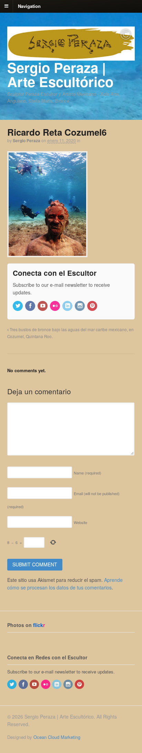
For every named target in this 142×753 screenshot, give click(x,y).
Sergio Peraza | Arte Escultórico (60, 74)
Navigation (29, 5)
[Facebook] (30, 306)
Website (80, 522)
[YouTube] (43, 306)
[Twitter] (18, 306)
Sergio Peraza (26, 140)
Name (87, 472)
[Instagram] (80, 306)
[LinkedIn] (67, 306)
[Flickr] (55, 306)
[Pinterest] (92, 306)
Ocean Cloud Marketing (56, 737)
